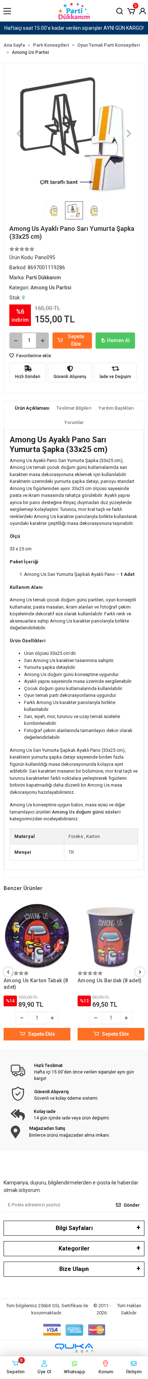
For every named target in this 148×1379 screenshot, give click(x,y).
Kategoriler (74, 1248)
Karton (93, 836)
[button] (131, 10)
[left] (8, 972)
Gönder (132, 1205)
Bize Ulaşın (74, 1269)
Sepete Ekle (76, 340)
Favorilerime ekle (33, 355)
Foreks (76, 836)
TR (71, 852)
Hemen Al (118, 340)
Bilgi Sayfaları (74, 1228)
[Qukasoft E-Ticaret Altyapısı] (74, 1347)
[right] (140, 972)
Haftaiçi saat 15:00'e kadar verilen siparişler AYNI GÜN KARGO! (74, 28)
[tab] (32, 408)
